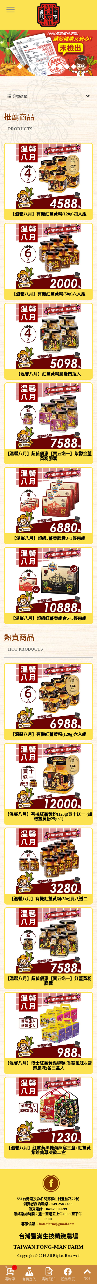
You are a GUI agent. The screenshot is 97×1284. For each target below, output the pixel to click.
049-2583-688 (61, 1204)
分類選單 (19, 97)
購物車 (10, 1273)
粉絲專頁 (68, 1279)
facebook (51, 1183)
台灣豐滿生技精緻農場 (48, 15)
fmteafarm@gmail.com (56, 1224)
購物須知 (48, 1279)
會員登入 (29, 1279)
